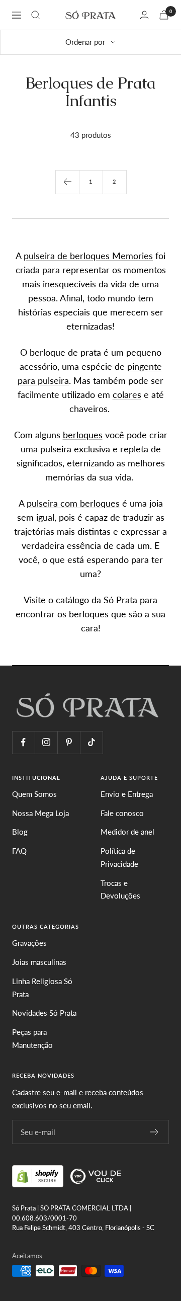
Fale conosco (122, 813)
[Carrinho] (164, 15)
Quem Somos (34, 793)
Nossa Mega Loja (40, 813)
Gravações (29, 942)
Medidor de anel (127, 831)
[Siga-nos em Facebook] (23, 742)
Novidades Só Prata (44, 1012)
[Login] (144, 15)
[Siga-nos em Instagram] (46, 742)
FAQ (19, 850)
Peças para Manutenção (32, 1038)
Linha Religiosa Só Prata (42, 988)
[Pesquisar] (35, 15)
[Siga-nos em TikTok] (91, 742)
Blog (20, 831)
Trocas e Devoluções (120, 889)
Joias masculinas (39, 961)
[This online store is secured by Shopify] (38, 1174)
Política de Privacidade (119, 857)
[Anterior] (67, 182)
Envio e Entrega (127, 793)
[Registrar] (154, 1131)
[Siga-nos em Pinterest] (68, 742)
